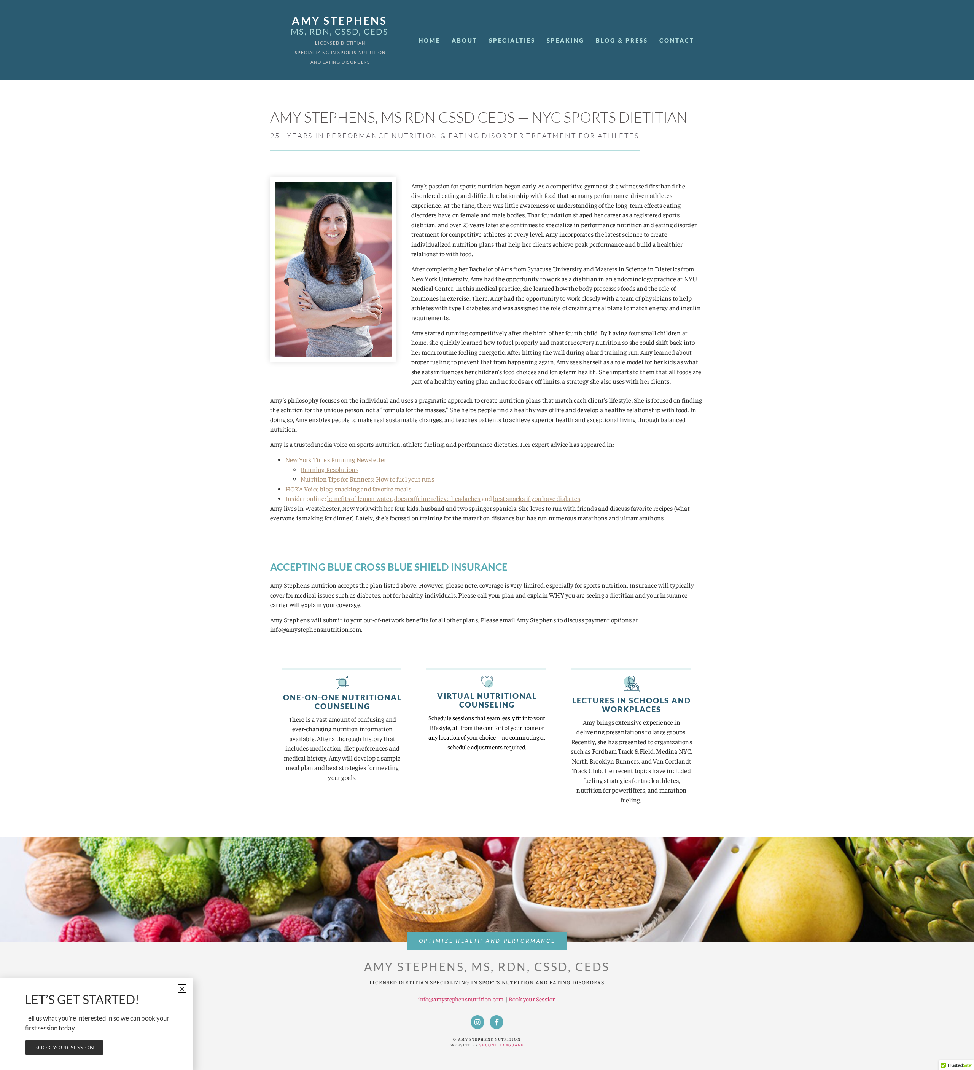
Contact (676, 40)
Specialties (512, 40)
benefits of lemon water (359, 498)
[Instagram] (477, 1022)
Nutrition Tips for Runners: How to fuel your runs (367, 479)
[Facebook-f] (496, 1022)
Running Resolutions (329, 469)
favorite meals (391, 489)
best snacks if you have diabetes (536, 498)
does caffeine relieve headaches (437, 498)
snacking (347, 489)
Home (429, 40)
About (464, 40)
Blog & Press (622, 40)
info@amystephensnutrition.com (461, 999)
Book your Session (532, 999)
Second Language (501, 1045)
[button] (182, 989)
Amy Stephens (339, 20)
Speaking (565, 40)
